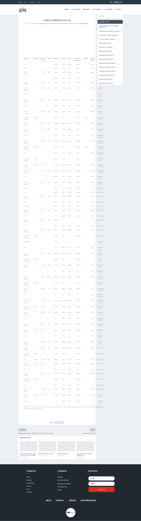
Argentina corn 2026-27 (106, 47)
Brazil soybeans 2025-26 (46, 453)
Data (34, 23)
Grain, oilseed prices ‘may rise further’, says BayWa (27, 454)
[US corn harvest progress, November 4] (85, 446)
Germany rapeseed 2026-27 (107, 75)
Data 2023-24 (52, 23)
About (19, 2)
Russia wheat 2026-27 (105, 43)
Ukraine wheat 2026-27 (105, 79)
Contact (25, 2)
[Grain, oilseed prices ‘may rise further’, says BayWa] (28, 446)
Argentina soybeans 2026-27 (107, 63)
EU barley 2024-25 (63, 453)
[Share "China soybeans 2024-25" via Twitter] (56, 422)
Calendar (32, 2)
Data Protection (88, 500)
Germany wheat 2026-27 (106, 83)
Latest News (76, 9)
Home (66, 9)
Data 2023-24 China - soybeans (76, 23)
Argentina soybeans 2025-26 (107, 67)
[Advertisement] (57, 40)
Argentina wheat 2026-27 (106, 55)
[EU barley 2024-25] (66, 446)
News (86, 23)
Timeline (38, 2)
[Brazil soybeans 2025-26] (47, 446)
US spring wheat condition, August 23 (110, 31)
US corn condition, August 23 (107, 39)
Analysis (86, 9)
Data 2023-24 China (62, 23)
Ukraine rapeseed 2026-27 (106, 59)
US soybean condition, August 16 (108, 35)
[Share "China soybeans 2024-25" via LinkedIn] (59, 422)
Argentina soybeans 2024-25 (107, 71)
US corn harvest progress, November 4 (84, 454)
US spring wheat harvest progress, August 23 (109, 26)
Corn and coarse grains (42, 23)
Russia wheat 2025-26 (105, 51)
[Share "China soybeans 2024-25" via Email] (62, 422)
